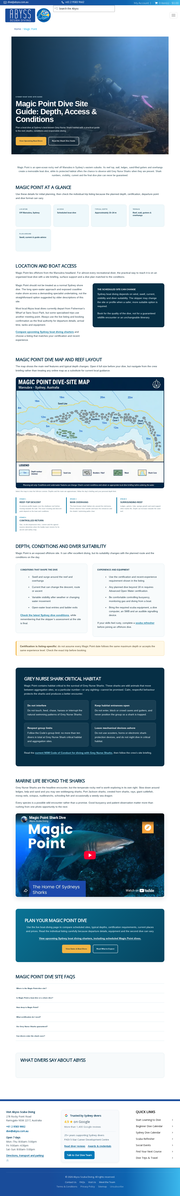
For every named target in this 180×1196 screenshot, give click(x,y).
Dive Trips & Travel (147, 1157)
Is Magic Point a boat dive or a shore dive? (34, 998)
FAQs (82, 1182)
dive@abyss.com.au (18, 2)
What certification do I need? (28, 1017)
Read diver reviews (74, 1146)
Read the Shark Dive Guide (63, 141)
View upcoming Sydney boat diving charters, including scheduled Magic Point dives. (90, 938)
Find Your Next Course (149, 1151)
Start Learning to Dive (148, 1119)
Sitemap (102, 1186)
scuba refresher (145, 622)
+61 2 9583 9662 (74, 2)
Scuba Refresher (145, 1138)
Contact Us (70, 1182)
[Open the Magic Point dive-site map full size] (90, 432)
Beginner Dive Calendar (149, 1126)
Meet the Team (107, 1182)
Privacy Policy (88, 1186)
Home (17, 29)
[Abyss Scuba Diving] (28, 15)
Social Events (143, 1145)
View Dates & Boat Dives (76, 949)
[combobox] (84, 8)
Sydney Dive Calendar (148, 1132)
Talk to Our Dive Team (79, 1155)
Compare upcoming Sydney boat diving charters (45, 331)
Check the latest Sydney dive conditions (44, 615)
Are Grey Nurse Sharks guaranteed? (32, 1026)
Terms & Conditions (67, 1186)
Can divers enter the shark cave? (30, 1036)
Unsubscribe (117, 1186)
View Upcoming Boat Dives (31, 141)
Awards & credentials (99, 1146)
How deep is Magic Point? (27, 1007)
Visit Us (92, 1182)
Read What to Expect (105, 949)
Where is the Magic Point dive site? (31, 988)
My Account (141, 3)
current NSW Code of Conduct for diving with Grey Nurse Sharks (73, 752)
